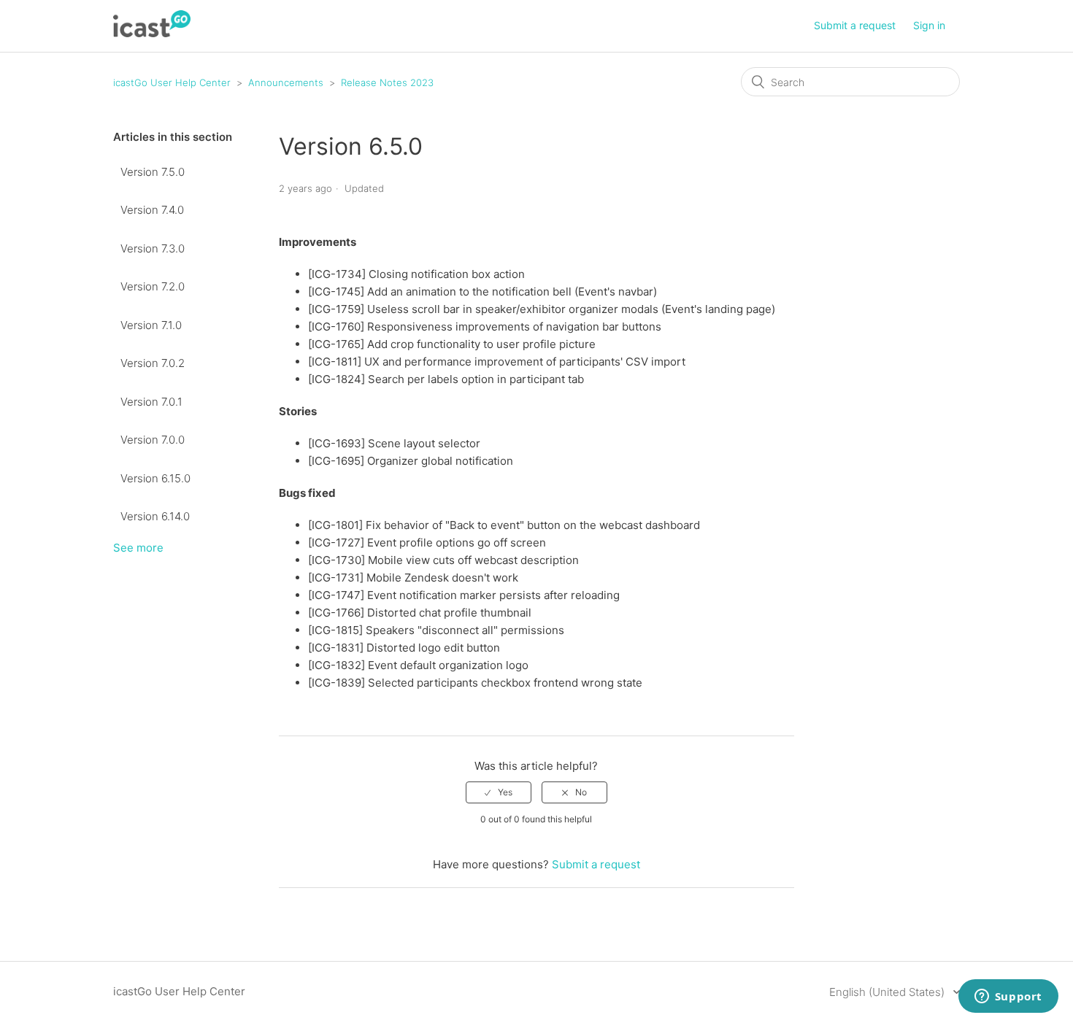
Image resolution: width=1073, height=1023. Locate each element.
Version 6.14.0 (155, 516)
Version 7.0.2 (152, 363)
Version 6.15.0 (155, 478)
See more (138, 548)
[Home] (152, 33)
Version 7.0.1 (151, 402)
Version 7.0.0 (152, 440)
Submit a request (855, 25)
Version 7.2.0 (152, 286)
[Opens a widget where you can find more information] (1008, 997)
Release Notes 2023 (387, 82)
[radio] (498, 792)
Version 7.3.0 (152, 248)
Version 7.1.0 (151, 325)
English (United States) (888, 992)
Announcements (285, 82)
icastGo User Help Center (172, 82)
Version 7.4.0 (152, 210)
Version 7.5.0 (152, 172)
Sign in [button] (929, 25)
